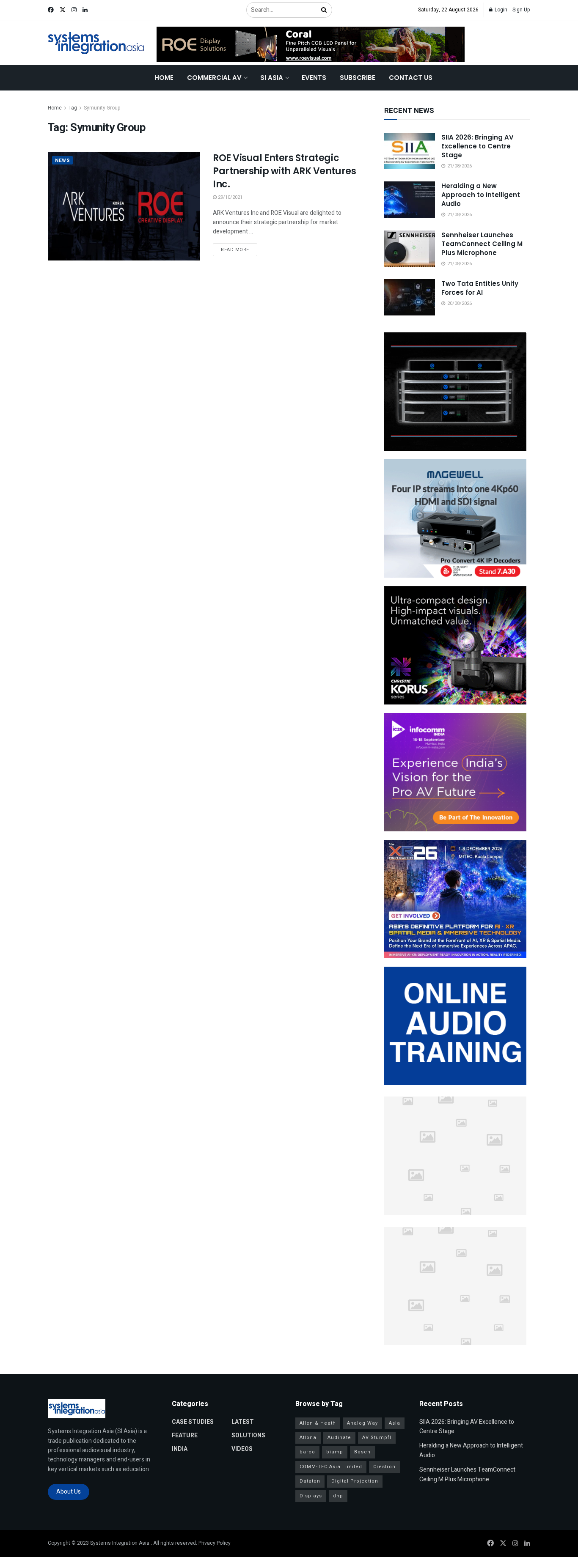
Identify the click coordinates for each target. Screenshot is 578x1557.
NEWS (62, 160)
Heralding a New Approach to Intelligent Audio (480, 194)
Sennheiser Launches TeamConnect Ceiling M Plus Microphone (482, 243)
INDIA (179, 1449)
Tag (73, 108)
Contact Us (410, 77)
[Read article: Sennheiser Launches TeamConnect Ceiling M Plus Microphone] (409, 248)
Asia (394, 1423)
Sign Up (521, 10)
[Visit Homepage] (96, 43)
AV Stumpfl (376, 1437)
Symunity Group (102, 108)
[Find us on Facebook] (51, 10)
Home (163, 77)
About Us (68, 1491)
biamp (334, 1452)
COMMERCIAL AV (214, 77)
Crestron (384, 1466)
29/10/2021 (229, 197)
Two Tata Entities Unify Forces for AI (479, 288)
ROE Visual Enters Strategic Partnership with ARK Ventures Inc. (284, 171)
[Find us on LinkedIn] (85, 10)
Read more (239, 249)
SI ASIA (271, 77)
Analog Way (362, 1423)
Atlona (308, 1437)
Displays (311, 1495)
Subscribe (357, 77)
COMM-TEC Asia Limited (331, 1466)
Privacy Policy (214, 1543)
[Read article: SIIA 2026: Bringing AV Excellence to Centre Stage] (409, 151)
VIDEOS (242, 1449)
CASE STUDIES (193, 1421)
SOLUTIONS (248, 1435)
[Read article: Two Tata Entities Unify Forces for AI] (409, 297)
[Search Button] (324, 10)
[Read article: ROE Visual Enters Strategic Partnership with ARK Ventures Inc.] (124, 206)
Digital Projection (354, 1481)
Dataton (310, 1481)
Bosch (362, 1452)
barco (307, 1452)
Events (314, 77)
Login (500, 10)
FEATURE (185, 1435)
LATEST (242, 1421)
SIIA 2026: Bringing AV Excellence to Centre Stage (477, 146)
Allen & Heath (318, 1423)
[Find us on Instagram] (74, 10)
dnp (338, 1495)
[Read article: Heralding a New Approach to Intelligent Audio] (409, 199)
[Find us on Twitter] (63, 10)
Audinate (339, 1437)
